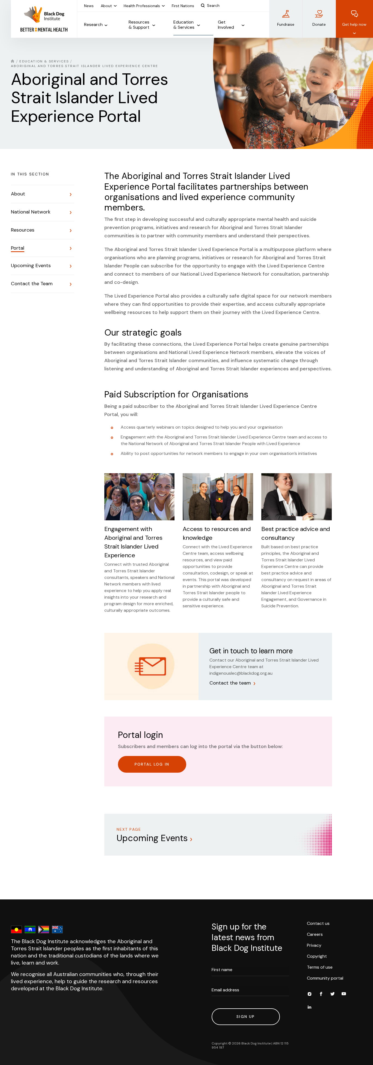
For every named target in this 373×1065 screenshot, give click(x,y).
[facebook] (321, 994)
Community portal (325, 978)
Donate (319, 24)
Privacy (314, 945)
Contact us (318, 923)
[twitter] (332, 994)
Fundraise (285, 24)
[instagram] (309, 994)
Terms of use (320, 967)
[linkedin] (309, 1007)
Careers (315, 934)
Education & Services (44, 61)
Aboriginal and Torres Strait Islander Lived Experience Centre (84, 66)
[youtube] (344, 994)
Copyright (317, 956)
